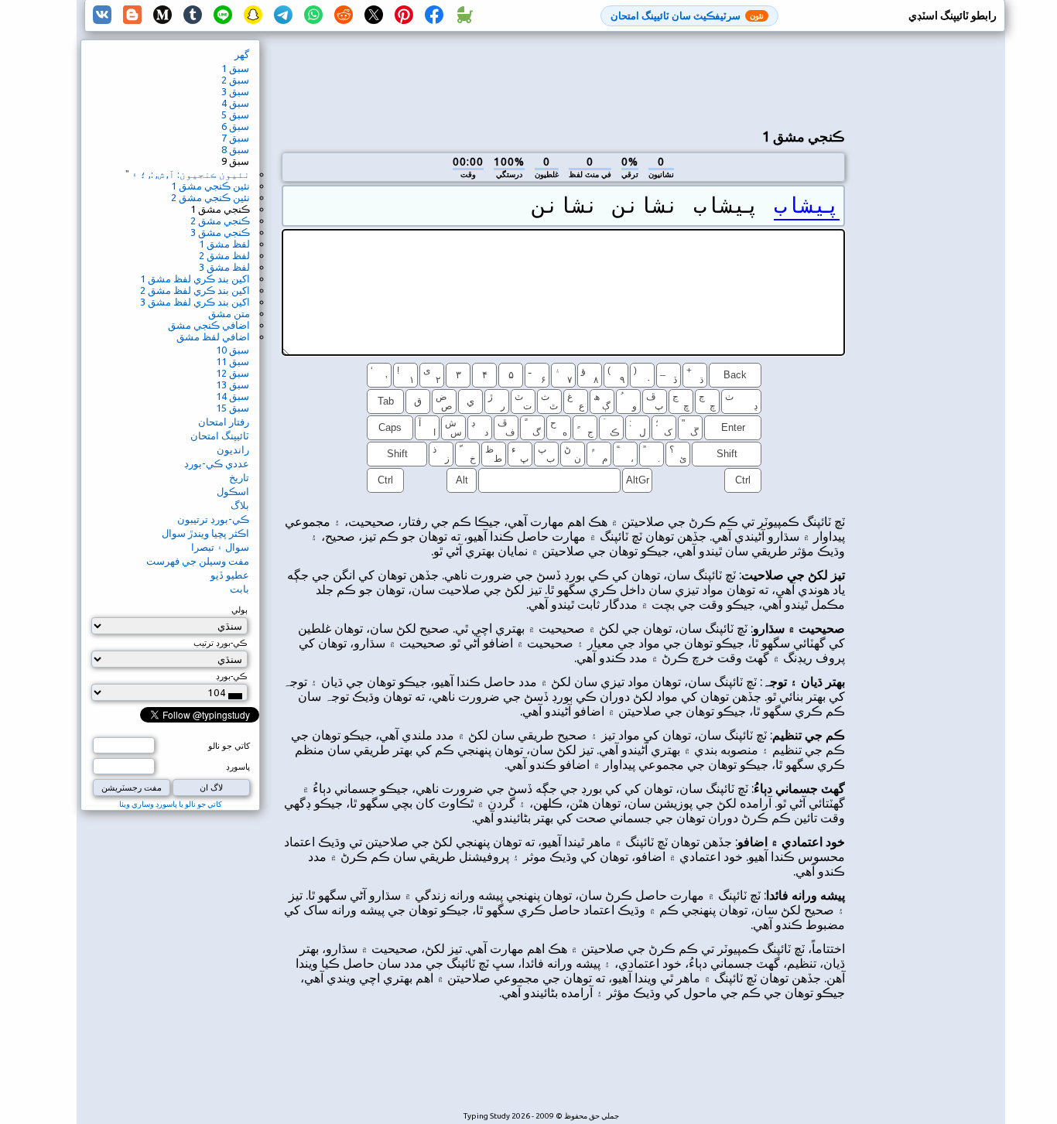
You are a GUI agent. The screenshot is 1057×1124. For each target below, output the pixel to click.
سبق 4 (235, 102)
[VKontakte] (102, 15)
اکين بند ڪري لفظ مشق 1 (195, 278)
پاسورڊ (238, 766)
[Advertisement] (563, 78)
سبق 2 (235, 79)
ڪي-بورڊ (232, 676)
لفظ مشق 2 (224, 255)
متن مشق (229, 313)
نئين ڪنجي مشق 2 (210, 197)
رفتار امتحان (223, 421)
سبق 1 (235, 68)
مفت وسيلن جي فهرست (197, 560)
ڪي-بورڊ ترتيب (220, 642)
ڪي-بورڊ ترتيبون (213, 519)
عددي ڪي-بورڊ (216, 463)
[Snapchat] (253, 15)
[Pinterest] (404, 15)
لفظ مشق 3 (224, 266)
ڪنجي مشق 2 (220, 220)
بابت (239, 588)
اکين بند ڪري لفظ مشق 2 (195, 290)
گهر (241, 54)
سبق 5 (235, 114)
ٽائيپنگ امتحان (219, 435)
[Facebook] (434, 15)
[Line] (223, 15)
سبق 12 (232, 372)
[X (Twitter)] (373, 15)
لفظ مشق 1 (224, 243)
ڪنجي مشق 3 (220, 232)
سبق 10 (232, 349)
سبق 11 (232, 361)
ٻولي (239, 609)
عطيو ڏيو (229, 574)
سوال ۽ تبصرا (220, 547)
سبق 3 (235, 91)
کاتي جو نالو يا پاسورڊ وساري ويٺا (170, 804)
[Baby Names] (464, 15)
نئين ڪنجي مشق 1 (210, 185)
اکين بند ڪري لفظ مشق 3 (195, 301)
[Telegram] (283, 15)
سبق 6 (235, 126)
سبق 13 (232, 384)
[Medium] (162, 15)
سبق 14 (232, 396)
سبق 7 (235, 137)
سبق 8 (235, 149)
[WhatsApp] (313, 15)
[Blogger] (132, 15)
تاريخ (239, 477)
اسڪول (233, 491)
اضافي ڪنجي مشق (209, 324)
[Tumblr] (192, 15)
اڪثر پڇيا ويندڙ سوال (205, 533)
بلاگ (240, 505)
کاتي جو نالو (229, 745)
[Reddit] (343, 15)
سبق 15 (232, 407)
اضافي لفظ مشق (213, 336)
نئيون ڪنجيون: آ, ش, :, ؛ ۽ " (187, 174)
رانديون (233, 449)
